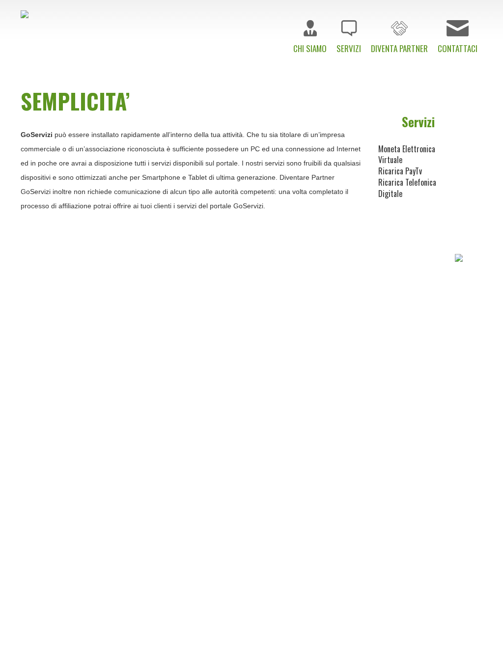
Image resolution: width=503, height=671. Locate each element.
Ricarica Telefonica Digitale (407, 187)
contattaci (434, 282)
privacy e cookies (423, 305)
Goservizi (276, 335)
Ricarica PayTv (400, 171)
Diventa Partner (368, 282)
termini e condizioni (338, 305)
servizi (311, 282)
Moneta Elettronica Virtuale (406, 154)
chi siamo (265, 282)
